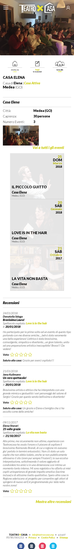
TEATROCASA (18, 534)
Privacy (32, 537)
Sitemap (64, 537)
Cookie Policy (48, 537)
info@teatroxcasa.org (43, 534)
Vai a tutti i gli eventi (48, 148)
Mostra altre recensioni (53, 501)
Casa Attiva (32, 83)
